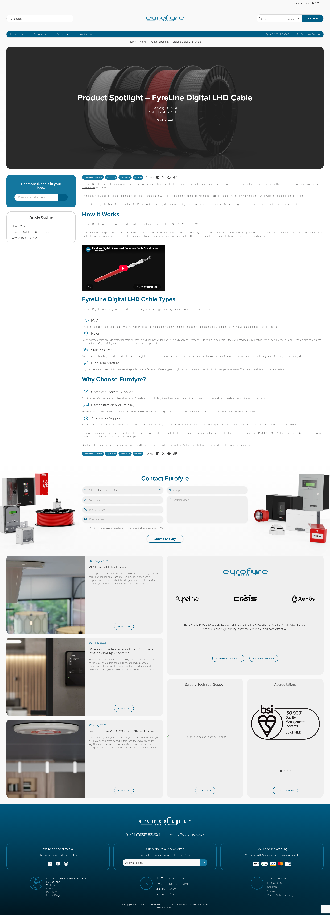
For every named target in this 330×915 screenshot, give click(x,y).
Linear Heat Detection (92, 177)
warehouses (88, 187)
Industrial (138, 177)
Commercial (125, 177)
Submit (63, 197)
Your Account (302, 3)
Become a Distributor (263, 658)
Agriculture (111, 177)
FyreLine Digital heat (93, 309)
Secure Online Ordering (280, 895)
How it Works (19, 226)
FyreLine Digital (90, 195)
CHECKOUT (313, 18)
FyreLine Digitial (120, 433)
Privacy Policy (274, 882)
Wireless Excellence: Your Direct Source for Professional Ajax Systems (122, 651)
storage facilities (272, 184)
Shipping (272, 891)
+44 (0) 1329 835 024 (267, 433)
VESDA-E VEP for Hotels (107, 566)
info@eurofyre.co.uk (189, 834)
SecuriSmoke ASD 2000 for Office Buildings (123, 731)
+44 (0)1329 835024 (280, 34)
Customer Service (310, 34)
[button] (281, 771)
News (143, 41)
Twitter (132, 445)
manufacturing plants (251, 184)
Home (132, 41)
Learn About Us (285, 790)
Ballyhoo (169, 907)
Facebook (146, 445)
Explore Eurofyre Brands (228, 658)
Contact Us (205, 790)
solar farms (312, 184)
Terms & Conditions (277, 878)
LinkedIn (123, 445)
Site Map (272, 886)
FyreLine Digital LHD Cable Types (30, 232)
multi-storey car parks (293, 184)
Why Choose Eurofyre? (24, 237)
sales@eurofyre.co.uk (304, 433)
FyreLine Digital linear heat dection (101, 184)
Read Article (124, 626)
